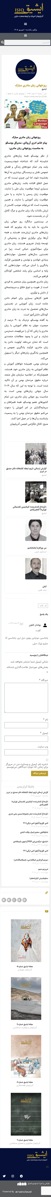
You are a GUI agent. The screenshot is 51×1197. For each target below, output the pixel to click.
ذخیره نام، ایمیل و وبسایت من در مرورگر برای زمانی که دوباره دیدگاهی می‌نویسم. (27, 765)
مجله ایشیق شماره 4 (25, 966)
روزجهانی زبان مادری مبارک (31, 85)
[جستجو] (2, 42)
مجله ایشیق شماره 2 (25, 1082)
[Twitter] (4, 1176)
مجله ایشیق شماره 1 (25, 1140)
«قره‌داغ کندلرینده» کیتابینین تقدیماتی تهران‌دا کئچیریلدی (29, 508)
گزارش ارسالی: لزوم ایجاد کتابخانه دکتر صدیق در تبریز (26, 470)
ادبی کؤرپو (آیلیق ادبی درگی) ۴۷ (35, 823)
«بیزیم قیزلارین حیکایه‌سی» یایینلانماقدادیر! (31, 860)
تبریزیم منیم (43, 869)
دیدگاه (43, 680)
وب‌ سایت (43, 746)
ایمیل (44, 733)
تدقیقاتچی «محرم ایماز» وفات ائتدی (34, 832)
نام (45, 719)
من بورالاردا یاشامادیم (36, 548)
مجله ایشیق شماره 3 (25, 1024)
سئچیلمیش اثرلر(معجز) (39, 878)
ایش (44, 586)
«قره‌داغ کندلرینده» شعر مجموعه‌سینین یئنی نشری (28, 814)
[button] (25, 23)
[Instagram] (13, 1176)
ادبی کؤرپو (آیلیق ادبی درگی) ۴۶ (35, 850)
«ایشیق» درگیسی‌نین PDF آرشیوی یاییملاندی (30, 841)
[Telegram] (21, 1176)
